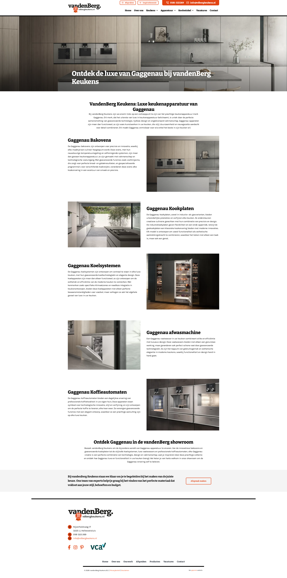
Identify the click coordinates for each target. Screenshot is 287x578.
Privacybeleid (115, 570)
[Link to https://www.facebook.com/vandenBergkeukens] (69, 547)
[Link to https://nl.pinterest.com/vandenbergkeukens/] (82, 547)
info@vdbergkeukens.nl (85, 538)
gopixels (194, 570)
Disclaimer (125, 570)
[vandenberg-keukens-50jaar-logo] (84, 4)
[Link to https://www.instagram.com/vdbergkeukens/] (75, 547)
